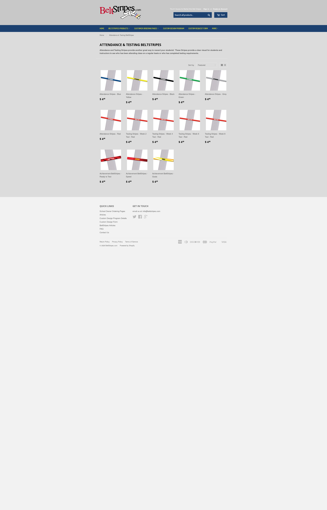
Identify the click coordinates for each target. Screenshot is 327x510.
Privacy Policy (117, 241)
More (214, 28)
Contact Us (104, 232)
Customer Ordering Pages (145, 28)
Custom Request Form (198, 28)
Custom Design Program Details (113, 218)
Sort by (191, 65)
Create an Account (220, 9)
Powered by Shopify (127, 245)
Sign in (206, 9)
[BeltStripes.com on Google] (146, 217)
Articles (103, 214)
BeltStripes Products (118, 28)
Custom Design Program (173, 28)
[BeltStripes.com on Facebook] (140, 217)
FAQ (101, 228)
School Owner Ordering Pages (112, 211)
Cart (223, 14)
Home (102, 28)
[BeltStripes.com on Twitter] (134, 217)
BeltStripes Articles (107, 225)
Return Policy (105, 241)
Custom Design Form (109, 221)
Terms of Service (131, 241)
